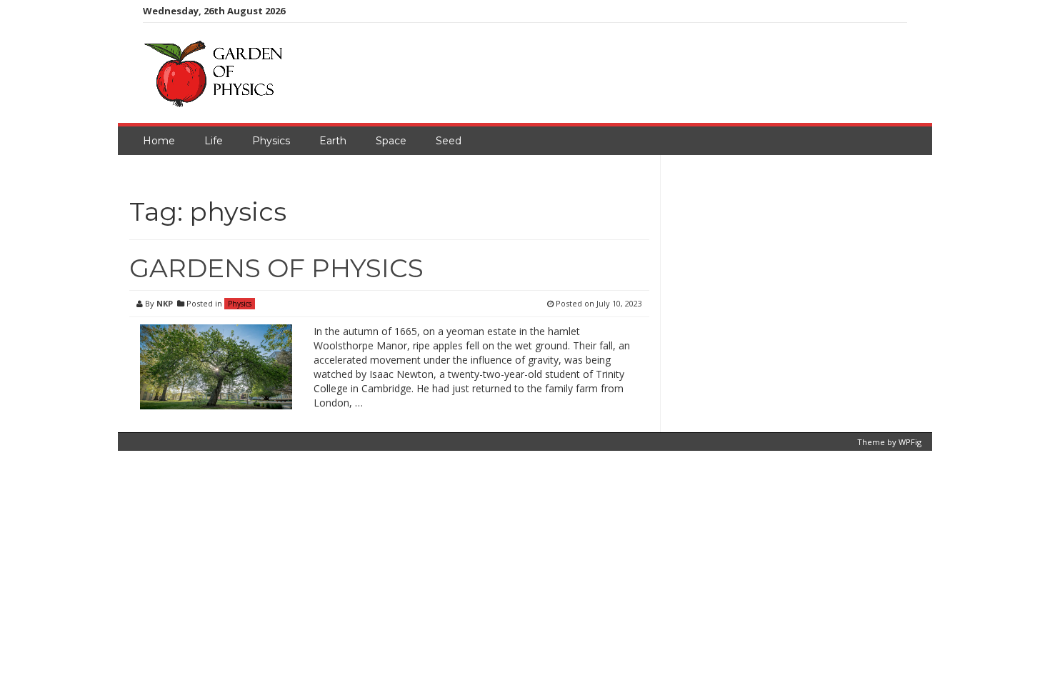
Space (391, 140)
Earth (332, 140)
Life (213, 140)
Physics (271, 140)
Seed (448, 140)
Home (159, 140)
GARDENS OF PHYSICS (276, 268)
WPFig (910, 442)
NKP (164, 303)
